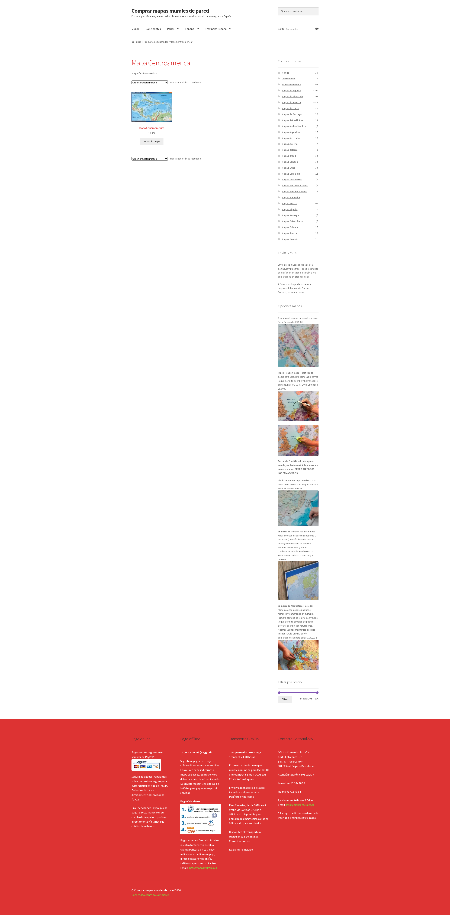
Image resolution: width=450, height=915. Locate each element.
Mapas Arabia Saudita (294, 126)
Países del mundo (291, 84)
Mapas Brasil (289, 155)
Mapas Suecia (289, 233)
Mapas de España (291, 90)
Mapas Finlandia (291, 197)
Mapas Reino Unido (292, 120)
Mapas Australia (291, 138)
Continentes (153, 29)
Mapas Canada (290, 161)
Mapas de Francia (291, 102)
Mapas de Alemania (292, 96)
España (189, 29)
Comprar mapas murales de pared (170, 10)
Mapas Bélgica (290, 149)
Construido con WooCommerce (150, 895)
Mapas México (289, 203)
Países (171, 29)
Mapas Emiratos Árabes (295, 185)
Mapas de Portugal (292, 114)
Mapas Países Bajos (292, 221)
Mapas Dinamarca (292, 179)
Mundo (135, 29)
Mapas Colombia (291, 173)
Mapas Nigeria (289, 209)
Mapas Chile (288, 167)
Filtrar (284, 699)
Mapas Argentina (291, 132)
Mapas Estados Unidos (294, 191)
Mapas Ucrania (290, 239)
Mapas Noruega (290, 215)
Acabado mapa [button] (152, 141)
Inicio (138, 41)
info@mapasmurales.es (202, 868)
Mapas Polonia (290, 227)
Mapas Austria (290, 143)
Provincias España (216, 29)
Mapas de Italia (290, 108)
